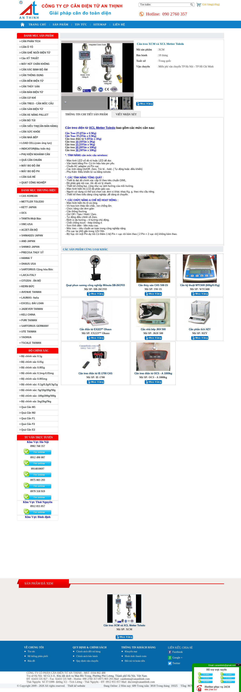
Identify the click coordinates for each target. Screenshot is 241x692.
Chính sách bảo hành (87, 656)
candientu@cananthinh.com (135, 678)
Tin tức (31, 651)
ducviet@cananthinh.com (141, 682)
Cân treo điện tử (74, 138)
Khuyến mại (131, 651)
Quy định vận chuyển (87, 660)
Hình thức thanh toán (135, 656)
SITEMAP (100, 24)
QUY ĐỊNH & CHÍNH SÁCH (90, 647)
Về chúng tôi (34, 647)
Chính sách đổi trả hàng (88, 651)
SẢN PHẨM (60, 24)
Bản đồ (31, 660)
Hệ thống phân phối (38, 656)
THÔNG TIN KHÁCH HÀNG (138, 647)
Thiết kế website (76, 685)
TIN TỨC (81, 24)
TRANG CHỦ (37, 24)
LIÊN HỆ (119, 24)
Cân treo (70, 141)
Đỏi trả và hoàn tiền (135, 660)
